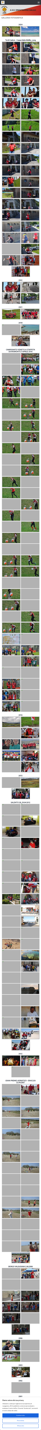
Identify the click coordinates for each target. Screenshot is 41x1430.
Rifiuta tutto (20, 1426)
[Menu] (38, 2)
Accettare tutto (20, 1415)
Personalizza (20, 1420)
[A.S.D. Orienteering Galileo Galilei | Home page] (3, 2)
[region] (20, 1413)
